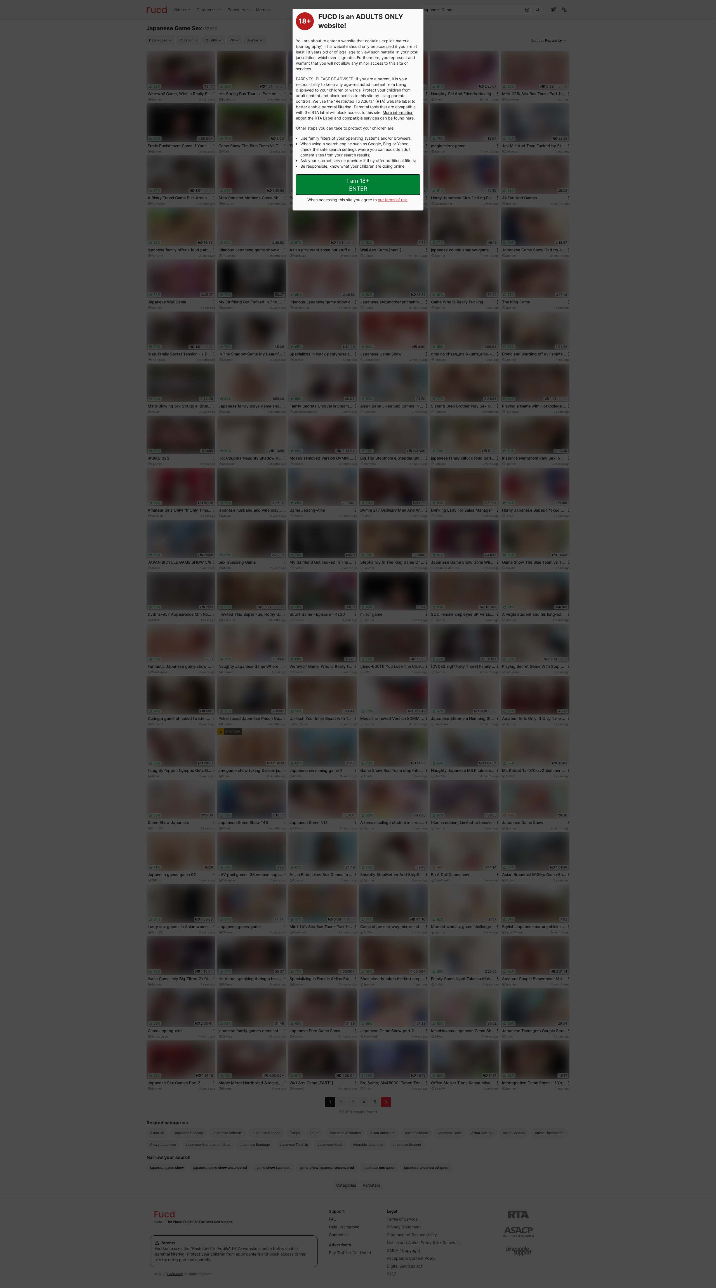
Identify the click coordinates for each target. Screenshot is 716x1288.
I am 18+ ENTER (358, 184)
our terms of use (393, 199)
